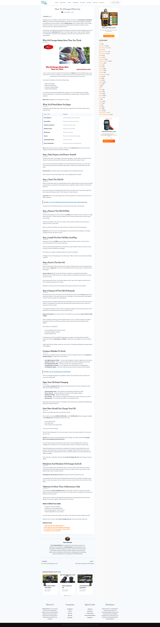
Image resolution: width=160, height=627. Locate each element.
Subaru (100, 101)
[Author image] (62, 12)
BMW (100, 55)
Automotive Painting (104, 47)
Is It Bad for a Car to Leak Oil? (52, 530)
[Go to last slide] (45, 584)
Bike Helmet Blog (103, 53)
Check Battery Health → (109, 141)
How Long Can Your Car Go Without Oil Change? (57, 527)
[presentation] (50, 578)
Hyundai (101, 82)
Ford (100, 78)
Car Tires (95, 2)
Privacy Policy (90, 613)
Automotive (63, 2)
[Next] (91, 584)
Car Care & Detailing (104, 61)
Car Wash (101, 72)
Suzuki (100, 103)
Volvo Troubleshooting (104, 114)
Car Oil (69, 2)
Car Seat (89, 2)
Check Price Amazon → (109, 35)
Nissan (100, 93)
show (50, 16)
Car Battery (75, 2)
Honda (100, 80)
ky (99, 87)
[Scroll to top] (158, 625)
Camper (101, 57)
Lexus (100, 89)
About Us (90, 609)
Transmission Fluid (103, 112)
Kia (99, 86)
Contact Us (90, 611)
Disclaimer (90, 617)
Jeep (100, 84)
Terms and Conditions (90, 615)
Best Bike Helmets (103, 51)
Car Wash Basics (103, 74)
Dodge (100, 76)
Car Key (101, 65)
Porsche (101, 97)
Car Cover (82, 2)
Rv (99, 99)
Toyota (100, 110)
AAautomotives (46, 608)
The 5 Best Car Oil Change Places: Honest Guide (57, 529)
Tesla (100, 107)
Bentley (101, 49)
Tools (100, 108)
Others (100, 95)
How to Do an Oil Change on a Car (49, 562)
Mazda (100, 91)
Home (56, 2)
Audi (100, 44)
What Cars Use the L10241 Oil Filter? (54, 525)
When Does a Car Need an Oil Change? (84, 562)
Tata (100, 105)
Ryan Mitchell (67, 12)
